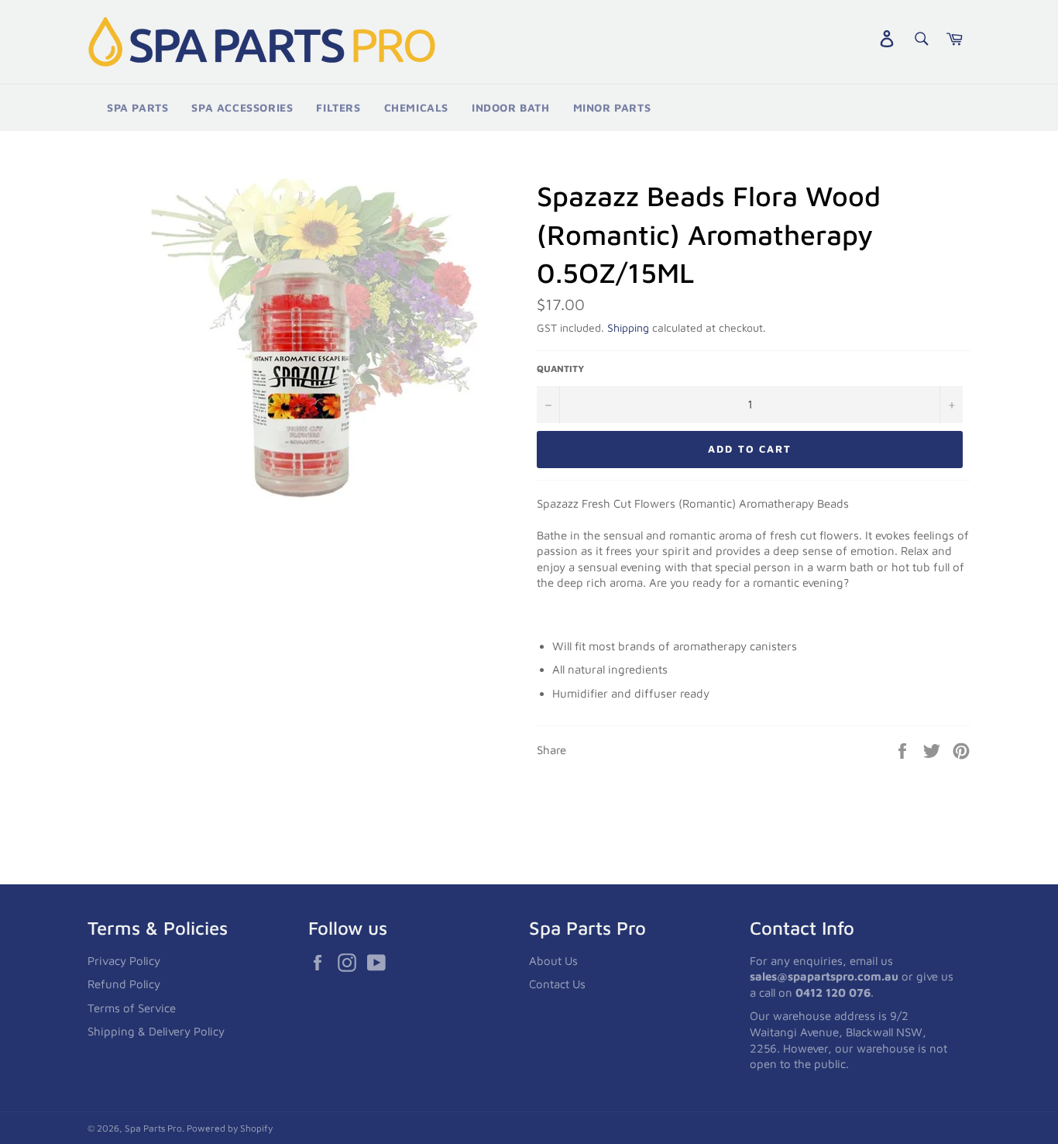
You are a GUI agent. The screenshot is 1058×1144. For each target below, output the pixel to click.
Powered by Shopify (230, 1128)
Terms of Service (132, 1008)
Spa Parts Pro (153, 1128)
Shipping (628, 327)
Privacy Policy (124, 960)
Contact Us (557, 984)
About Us (553, 960)
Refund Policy (124, 984)
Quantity (560, 368)
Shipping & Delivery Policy (156, 1031)
